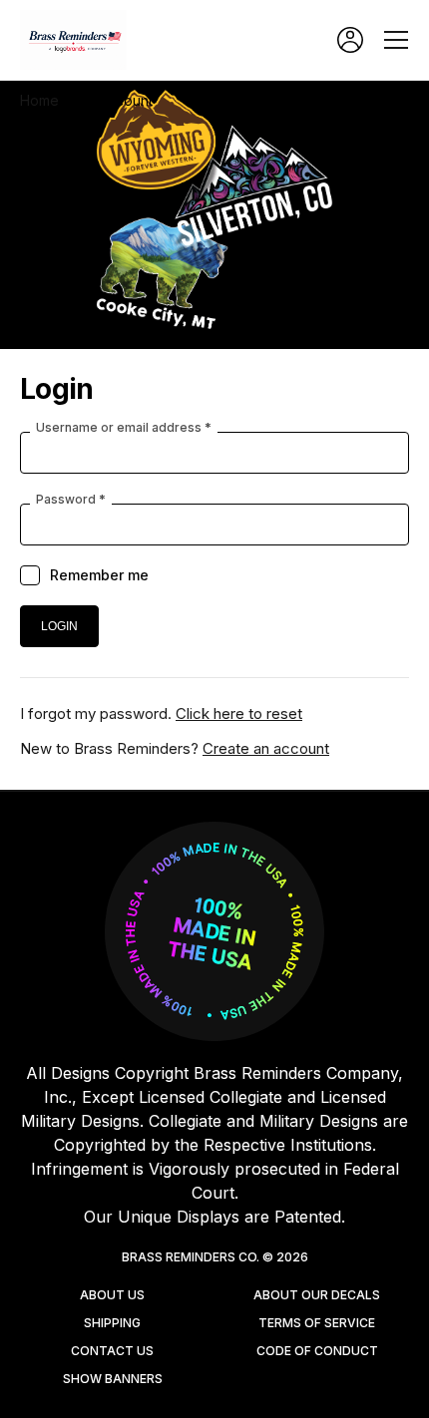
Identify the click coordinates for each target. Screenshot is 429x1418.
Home (39, 100)
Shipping (112, 1322)
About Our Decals (316, 1294)
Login (350, 40)
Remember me (99, 574)
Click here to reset (239, 713)
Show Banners (113, 1378)
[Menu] (396, 40)
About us (112, 1294)
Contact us (112, 1350)
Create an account (266, 748)
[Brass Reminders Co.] (80, 40)
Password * (71, 500)
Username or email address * (124, 428)
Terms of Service (316, 1322)
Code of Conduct (317, 1350)
